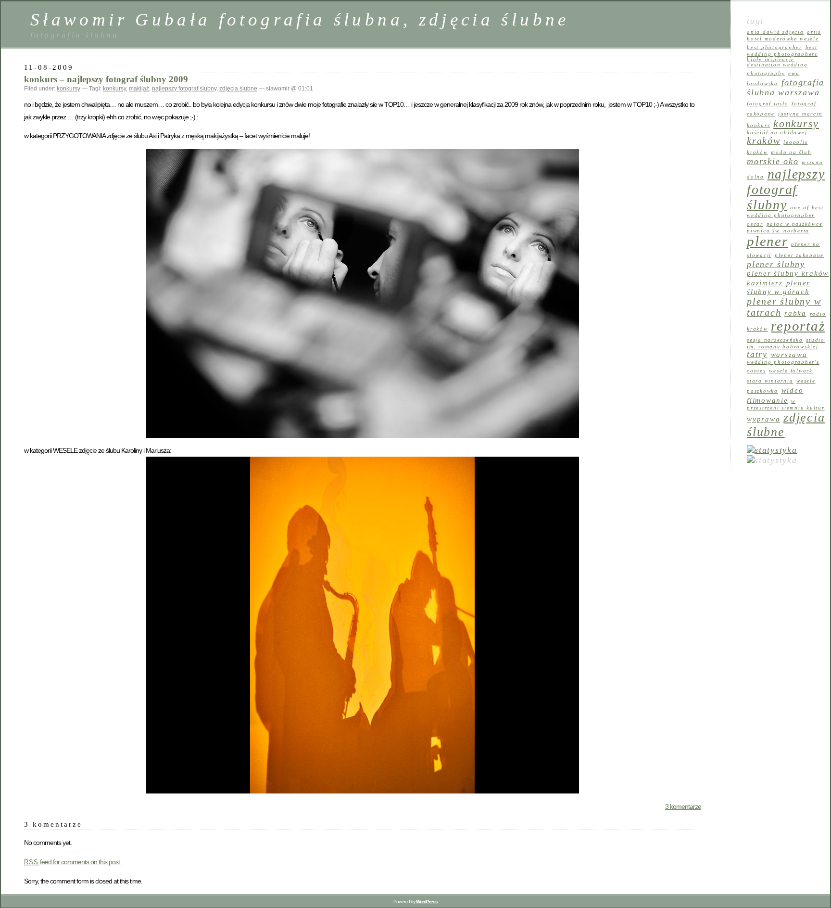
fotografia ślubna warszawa (785, 87)
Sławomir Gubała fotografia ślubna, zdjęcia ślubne (299, 19)
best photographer (774, 47)
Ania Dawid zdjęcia (775, 32)
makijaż (139, 88)
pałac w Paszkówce (795, 224)
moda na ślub (791, 152)
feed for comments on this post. (72, 862)
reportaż (798, 325)
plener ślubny (776, 264)
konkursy (68, 88)
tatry (757, 354)
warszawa (789, 354)
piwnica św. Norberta (778, 230)
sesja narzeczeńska (775, 340)
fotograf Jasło (768, 103)
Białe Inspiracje (770, 59)
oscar (755, 224)
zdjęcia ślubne (238, 88)
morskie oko (772, 161)
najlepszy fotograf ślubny (184, 88)
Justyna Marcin (800, 113)
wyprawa (763, 419)
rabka (795, 313)
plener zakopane (799, 255)
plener (767, 241)
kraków (764, 140)
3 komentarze (683, 806)
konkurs (758, 125)
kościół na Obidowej (777, 132)
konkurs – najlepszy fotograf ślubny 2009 (106, 79)
